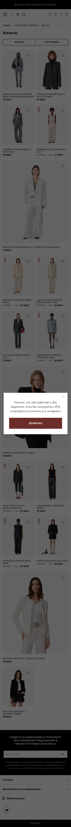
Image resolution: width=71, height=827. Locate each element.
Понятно (35, 423)
